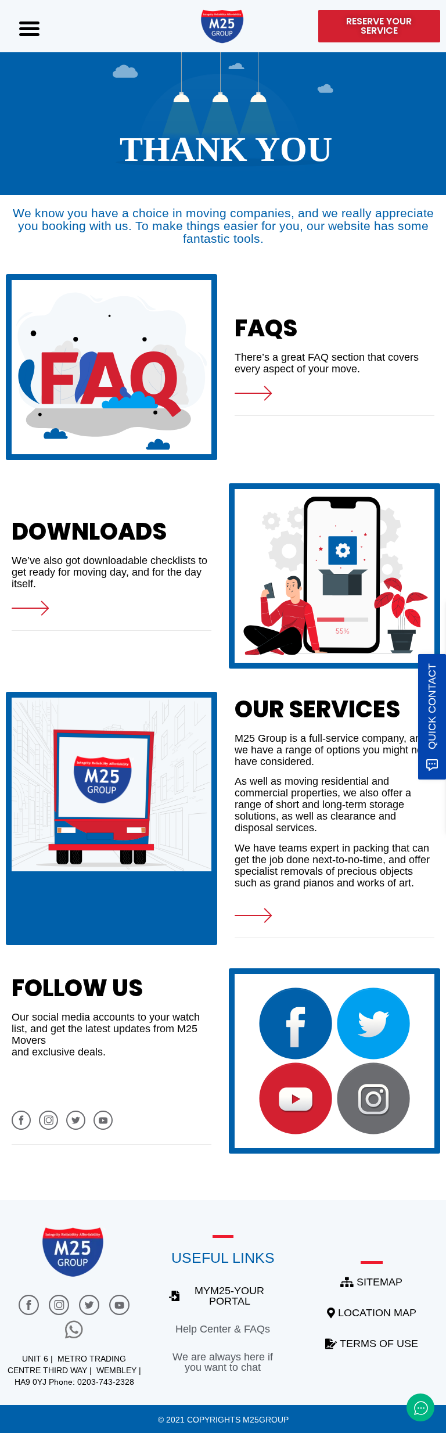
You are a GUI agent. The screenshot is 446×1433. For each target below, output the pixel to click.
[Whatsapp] (74, 1329)
